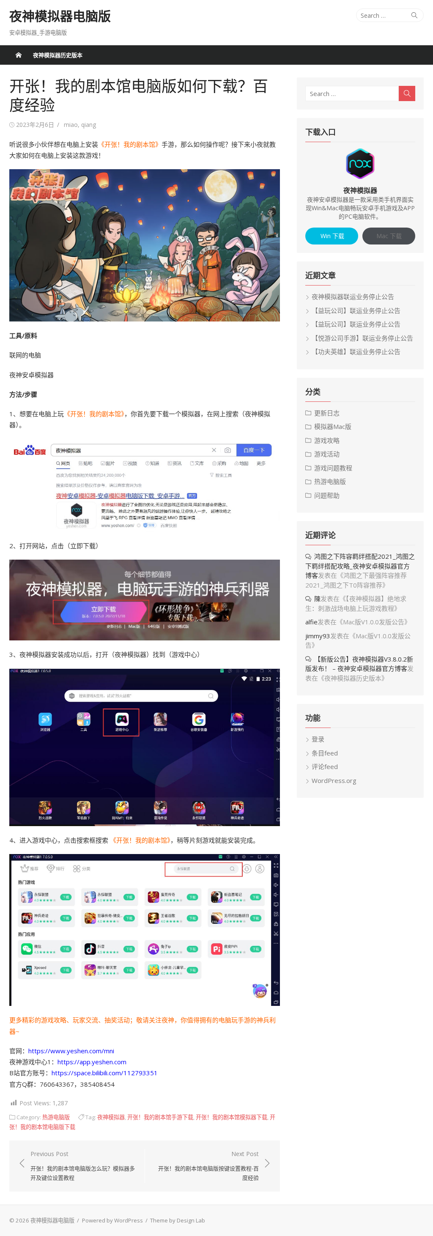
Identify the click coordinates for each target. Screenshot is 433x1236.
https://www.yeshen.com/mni (71, 1050)
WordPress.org (334, 780)
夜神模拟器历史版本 (57, 55)
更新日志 (327, 413)
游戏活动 (327, 454)
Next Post (208, 1165)
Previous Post (82, 1165)
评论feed (325, 766)
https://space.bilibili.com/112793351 (105, 1072)
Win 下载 (331, 236)
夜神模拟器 (111, 1117)
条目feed (325, 753)
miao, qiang (80, 125)
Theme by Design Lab (177, 1220)
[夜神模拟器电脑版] (18, 55)
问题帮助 (327, 495)
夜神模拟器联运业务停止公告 (353, 296)
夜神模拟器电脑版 (60, 16)
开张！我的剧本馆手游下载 (160, 1117)
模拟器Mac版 (332, 426)
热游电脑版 (56, 1117)
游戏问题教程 (333, 468)
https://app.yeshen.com (92, 1061)
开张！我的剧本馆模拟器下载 (231, 1117)
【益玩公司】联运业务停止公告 (356, 310)
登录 (318, 739)
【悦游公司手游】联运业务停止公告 (362, 338)
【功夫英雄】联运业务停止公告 (356, 351)
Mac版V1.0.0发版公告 (373, 622)
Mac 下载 (389, 236)
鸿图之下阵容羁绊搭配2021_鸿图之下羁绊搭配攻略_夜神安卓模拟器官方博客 (360, 566)
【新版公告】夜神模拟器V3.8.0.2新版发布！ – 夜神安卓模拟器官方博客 (359, 664)
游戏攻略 (327, 440)
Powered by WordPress (112, 1220)
